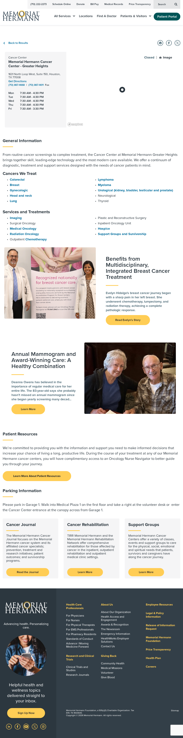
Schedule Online (61, 4)
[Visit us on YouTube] (26, 726)
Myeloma (104, 185)
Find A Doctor (107, 16)
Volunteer (107, 672)
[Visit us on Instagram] (43, 726)
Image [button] (167, 57)
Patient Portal (167, 17)
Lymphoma (106, 180)
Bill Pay (94, 4)
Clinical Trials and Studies (77, 668)
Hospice (104, 229)
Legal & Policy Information (155, 615)
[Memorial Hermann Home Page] (23, 14)
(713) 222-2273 (38, 4)
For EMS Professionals (80, 629)
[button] (160, 43)
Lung (13, 201)
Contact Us (108, 646)
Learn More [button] (28, 409)
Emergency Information (115, 633)
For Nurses (73, 620)
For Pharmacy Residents (81, 634)
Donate (80, 4)
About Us (107, 604)
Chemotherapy (36, 239)
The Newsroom (110, 629)
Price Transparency (140, 4)
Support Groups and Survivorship (122, 234)
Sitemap (175, 710)
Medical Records (113, 4)
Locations (86, 16)
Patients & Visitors (133, 16)
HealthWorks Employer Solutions (115, 640)
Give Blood (108, 677)
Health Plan (153, 658)
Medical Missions (111, 668)
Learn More (85, 572)
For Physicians (75, 615)
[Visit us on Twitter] (35, 726)
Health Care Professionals (75, 606)
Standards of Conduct (79, 638)
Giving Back (109, 656)
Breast (14, 185)
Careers (151, 666)
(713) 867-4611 (36, 84)
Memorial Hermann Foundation (158, 639)
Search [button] (162, 4)
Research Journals (77, 674)
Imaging (16, 218)
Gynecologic (19, 190)
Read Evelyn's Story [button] (127, 320)
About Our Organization (116, 612)
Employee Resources (159, 604)
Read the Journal (28, 572)
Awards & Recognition (115, 624)
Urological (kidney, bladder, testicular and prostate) (135, 190)
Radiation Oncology (24, 234)
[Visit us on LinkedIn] (9, 726)
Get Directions (17, 81)
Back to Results (18, 43)
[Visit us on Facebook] (18, 726)
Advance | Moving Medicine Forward (77, 645)
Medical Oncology (23, 229)
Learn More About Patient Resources (37, 476)
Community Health (112, 663)
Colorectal (17, 180)
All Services (62, 16)
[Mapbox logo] (75, 124)
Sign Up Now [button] (26, 713)
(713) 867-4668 (16, 84)
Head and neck (21, 196)
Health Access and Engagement (112, 618)
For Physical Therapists (80, 625)
